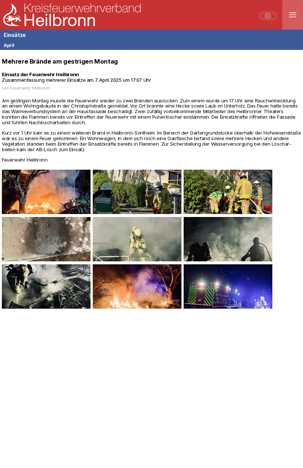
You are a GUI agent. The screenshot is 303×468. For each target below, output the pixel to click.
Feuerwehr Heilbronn (30, 88)
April (9, 45)
